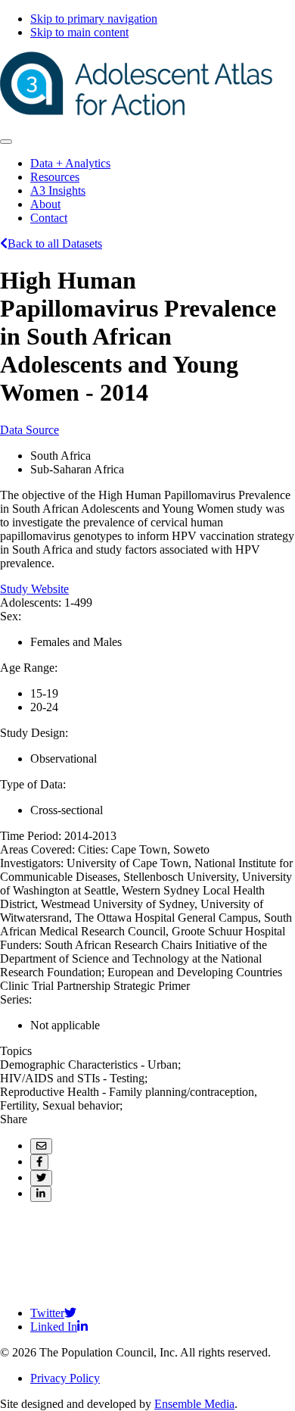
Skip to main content (79, 32)
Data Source (29, 429)
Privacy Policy (65, 1378)
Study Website (34, 588)
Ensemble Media (194, 1403)
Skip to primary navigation (93, 18)
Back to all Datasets (55, 243)
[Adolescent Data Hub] (136, 111)
